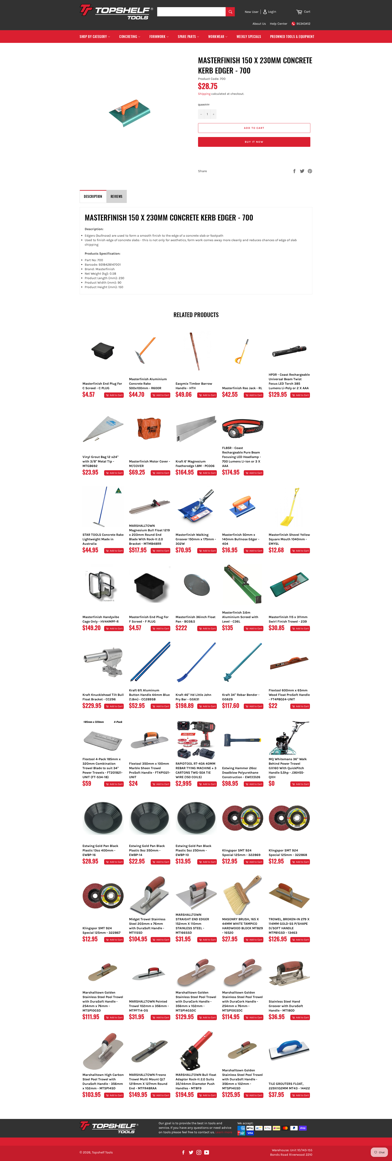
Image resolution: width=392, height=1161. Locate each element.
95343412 (303, 24)
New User (251, 12)
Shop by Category (94, 36)
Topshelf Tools (102, 1152)
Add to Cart (116, 395)
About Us (259, 24)
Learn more (223, 1132)
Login (271, 11)
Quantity (203, 104)
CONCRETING (128, 36)
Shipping (204, 94)
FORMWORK (157, 36)
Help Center (278, 24)
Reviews (116, 196)
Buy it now (254, 141)
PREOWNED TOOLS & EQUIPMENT (292, 36)
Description (93, 196)
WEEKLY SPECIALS (249, 36)
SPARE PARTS (187, 36)
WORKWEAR (216, 36)
